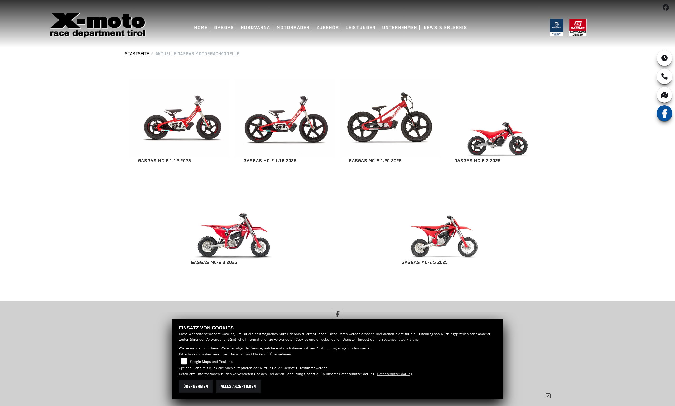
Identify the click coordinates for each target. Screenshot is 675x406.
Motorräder (293, 27)
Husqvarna (255, 27)
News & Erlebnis (445, 27)
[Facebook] (664, 113)
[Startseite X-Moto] (97, 25)
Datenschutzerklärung (401, 339)
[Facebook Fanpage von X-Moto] (667, 8)
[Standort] (664, 95)
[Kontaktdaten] (664, 76)
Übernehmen (195, 386)
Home (201, 27)
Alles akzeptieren (238, 386)
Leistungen (361, 27)
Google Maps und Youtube (211, 361)
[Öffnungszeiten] (664, 58)
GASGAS (224, 27)
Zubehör (328, 27)
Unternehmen (399, 27)
